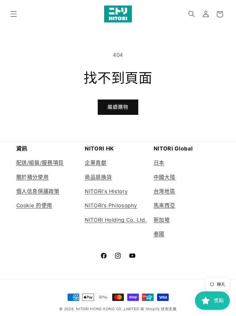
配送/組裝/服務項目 (40, 163)
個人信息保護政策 (38, 191)
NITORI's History (106, 191)
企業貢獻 (96, 163)
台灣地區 (164, 191)
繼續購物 (118, 107)
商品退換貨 (98, 177)
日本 (159, 163)
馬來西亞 (164, 205)
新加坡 (162, 220)
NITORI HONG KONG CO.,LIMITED (107, 309)
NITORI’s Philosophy (111, 205)
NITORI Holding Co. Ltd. (116, 220)
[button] (13, 14)
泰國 (159, 234)
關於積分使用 (32, 177)
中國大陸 (164, 177)
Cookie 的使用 (34, 205)
